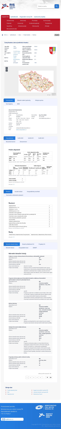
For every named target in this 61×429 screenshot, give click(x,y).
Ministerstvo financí (37, 394)
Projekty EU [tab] (42, 244)
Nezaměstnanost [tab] (10, 142)
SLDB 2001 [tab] (20, 138)
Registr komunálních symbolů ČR (40, 390)
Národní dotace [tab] (10, 248)
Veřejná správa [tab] (39, 100)
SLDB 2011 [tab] (31, 138)
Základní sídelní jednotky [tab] (24, 100)
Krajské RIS (5, 17)
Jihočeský (23, 20)
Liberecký (20, 23)
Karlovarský (46, 20)
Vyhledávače (14, 17)
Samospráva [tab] (9, 100)
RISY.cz (6, 35)
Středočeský (10, 20)
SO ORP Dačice (16, 51)
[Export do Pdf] (55, 35)
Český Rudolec (26, 35)
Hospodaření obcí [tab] (23, 248)
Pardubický (48, 23)
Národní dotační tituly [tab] (12, 244)
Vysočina (9, 26)
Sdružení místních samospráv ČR (40, 392)
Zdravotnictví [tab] (23, 142)
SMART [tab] (35, 248)
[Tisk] (57, 35)
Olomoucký (35, 26)
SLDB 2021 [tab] (41, 138)
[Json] (58, 35)
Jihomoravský (22, 26)
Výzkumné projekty (39, 17)
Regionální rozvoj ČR (26, 17)
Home (2, 35)
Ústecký (9, 23)
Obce (19, 35)
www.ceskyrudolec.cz (21, 129)
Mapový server (10, 394)
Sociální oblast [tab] (18, 191)
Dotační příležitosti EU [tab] (28, 244)
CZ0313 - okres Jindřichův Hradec (16, 54)
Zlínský (47, 26)
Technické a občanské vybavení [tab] (14, 195)
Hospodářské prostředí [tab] (33, 191)
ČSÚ (14, 184)
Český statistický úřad (12, 390)
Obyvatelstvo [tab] (9, 138)
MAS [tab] (18, 104)
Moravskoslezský (12, 28)
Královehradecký (34, 23)
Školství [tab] (8, 191)
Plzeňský (34, 20)
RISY (8, 392)
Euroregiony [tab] (9, 104)
